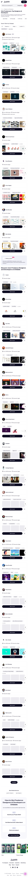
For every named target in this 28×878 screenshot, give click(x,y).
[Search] (25, 5)
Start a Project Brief (15, 835)
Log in (24, 1)
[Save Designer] (24, 53)
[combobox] (9, 5)
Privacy (17, 873)
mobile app (20, 18)
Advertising (23, 862)
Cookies (22, 873)
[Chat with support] (25, 873)
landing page (12, 18)
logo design (5, 18)
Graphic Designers (10, 793)
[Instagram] (15, 867)
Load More (14, 782)
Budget (14, 26)
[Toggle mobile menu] (2, 2)
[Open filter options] (2, 26)
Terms (13, 873)
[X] (10, 867)
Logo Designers (19, 793)
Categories (7, 26)
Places (14, 875)
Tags (11, 875)
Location (22, 26)
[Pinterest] (17, 867)
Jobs (8, 875)
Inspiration (17, 862)
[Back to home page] (7, 2)
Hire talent (11, 862)
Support (17, 864)
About (13, 864)
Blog (10, 864)
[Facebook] (12, 867)
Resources (19, 875)
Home (2, 9)
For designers (5, 862)
